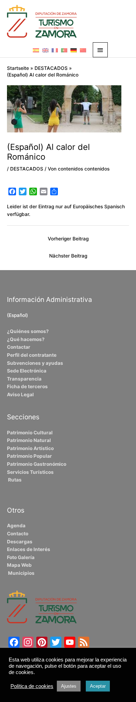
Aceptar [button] (98, 686)
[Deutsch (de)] (73, 50)
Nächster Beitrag (68, 256)
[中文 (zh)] (83, 50)
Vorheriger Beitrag (68, 238)
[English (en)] (45, 50)
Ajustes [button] (68, 686)
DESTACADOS (26, 169)
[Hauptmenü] (100, 49)
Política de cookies (31, 686)
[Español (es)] (36, 50)
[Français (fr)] (55, 50)
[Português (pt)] (64, 50)
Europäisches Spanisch (99, 206)
